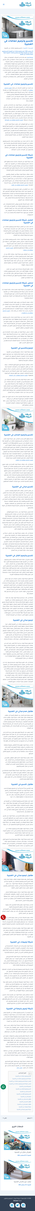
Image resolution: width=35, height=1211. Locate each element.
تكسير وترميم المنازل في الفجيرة (23, 1089)
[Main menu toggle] (4, 4)
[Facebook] (23, 1205)
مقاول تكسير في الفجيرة (25, 1101)
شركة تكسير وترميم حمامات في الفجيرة (21, 1078)
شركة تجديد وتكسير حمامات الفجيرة (15, 52)
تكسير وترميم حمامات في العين (19, 185)
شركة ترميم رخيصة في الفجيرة (24, 1109)
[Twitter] (17, 1205)
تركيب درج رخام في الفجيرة (22, 1182)
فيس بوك (19, 1068)
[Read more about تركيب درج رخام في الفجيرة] (17, 1169)
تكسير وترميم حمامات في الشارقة (14, 120)
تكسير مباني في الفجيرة (25, 1091)
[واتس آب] (3, 1086)
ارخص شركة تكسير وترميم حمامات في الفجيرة (20, 1084)
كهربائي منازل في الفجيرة (23, 1152)
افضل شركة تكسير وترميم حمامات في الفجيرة (20, 1081)
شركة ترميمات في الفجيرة (25, 1107)
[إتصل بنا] (3, 917)
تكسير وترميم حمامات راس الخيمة (18, 375)
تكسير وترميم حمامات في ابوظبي (24, 460)
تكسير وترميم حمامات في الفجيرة (23, 1076)
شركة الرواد (30, 57)
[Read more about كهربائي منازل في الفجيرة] (17, 1140)
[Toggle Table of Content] (29, 1073)
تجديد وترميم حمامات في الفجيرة (16, 51)
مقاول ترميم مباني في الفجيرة (24, 1104)
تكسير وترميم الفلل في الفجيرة (24, 1094)
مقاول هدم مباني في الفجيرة (24, 1099)
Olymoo (15, 1201)
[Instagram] (12, 1205)
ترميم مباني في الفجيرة (26, 1096)
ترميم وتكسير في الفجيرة (25, 1086)
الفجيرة (29, 1155)
